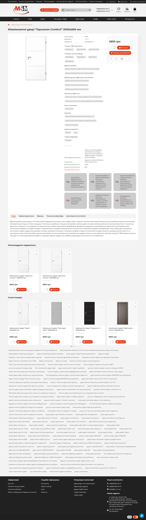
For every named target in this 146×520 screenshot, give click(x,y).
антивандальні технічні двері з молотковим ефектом (67, 375)
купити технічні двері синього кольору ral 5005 (105, 368)
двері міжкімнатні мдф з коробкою (71, 368)
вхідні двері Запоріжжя (86, 432)
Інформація (13, 480)
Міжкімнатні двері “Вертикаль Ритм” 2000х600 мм (121, 329)
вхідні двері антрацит (90, 418)
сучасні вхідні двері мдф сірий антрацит (68, 439)
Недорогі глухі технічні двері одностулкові (25, 357)
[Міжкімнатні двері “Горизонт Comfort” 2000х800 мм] (57, 261)
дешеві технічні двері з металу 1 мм (107, 389)
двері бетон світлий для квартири (102, 421)
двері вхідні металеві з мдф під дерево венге (104, 439)
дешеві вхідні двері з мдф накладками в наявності (28, 443)
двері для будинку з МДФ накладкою (48, 457)
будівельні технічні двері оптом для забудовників (28, 404)
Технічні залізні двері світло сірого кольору (64, 364)
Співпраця (39, 1)
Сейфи (95, 19)
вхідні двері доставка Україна (64, 436)
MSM (87, 39)
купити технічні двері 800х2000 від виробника (61, 379)
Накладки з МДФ (60, 19)
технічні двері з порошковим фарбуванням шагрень (67, 372)
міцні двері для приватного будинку (117, 454)
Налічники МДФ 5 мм (72, 93)
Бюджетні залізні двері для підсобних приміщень (100, 357)
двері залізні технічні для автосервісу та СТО (98, 382)
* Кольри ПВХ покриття (73, 46)
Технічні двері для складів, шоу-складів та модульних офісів (31, 397)
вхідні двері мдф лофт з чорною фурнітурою (87, 425)
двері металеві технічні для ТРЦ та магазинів (99, 379)
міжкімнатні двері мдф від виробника (87, 407)
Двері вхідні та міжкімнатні (22, 24)
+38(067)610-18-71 (103, 9)
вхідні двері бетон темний (47, 418)
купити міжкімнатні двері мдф (58, 407)
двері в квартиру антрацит (115, 443)
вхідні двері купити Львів (18, 429)
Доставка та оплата (76, 216)
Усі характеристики (72, 169)
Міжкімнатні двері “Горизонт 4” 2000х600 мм (88, 329)
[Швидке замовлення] (30, 289)
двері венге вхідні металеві (19, 421)
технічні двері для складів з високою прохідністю (65, 386)
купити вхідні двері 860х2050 (90, 436)
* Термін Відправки (71, 137)
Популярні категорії (84, 480)
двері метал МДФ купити (40, 439)
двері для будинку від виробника (46, 454)
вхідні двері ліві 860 (63, 450)
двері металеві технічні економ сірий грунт (106, 372)
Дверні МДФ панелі (81, 489)
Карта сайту (46, 486)
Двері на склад (61, 361)
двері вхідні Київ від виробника (41, 432)
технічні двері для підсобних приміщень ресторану (28, 382)
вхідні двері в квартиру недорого (21, 354)
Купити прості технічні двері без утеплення (62, 357)
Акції (30, 19)
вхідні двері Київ (110, 429)
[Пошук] (89, 10)
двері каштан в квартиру (57, 425)
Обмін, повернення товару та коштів (22, 492)
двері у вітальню (81, 471)
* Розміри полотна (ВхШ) (73, 53)
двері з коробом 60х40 (95, 446)
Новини (16, 19)
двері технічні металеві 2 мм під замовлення (74, 389)
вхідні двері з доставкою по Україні (59, 414)
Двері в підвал (103, 354)
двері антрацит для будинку (113, 418)
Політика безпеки (81, 1)
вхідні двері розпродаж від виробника (79, 457)
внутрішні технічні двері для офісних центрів (26, 386)
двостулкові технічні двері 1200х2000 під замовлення (110, 375)
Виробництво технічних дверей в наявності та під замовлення (33, 350)
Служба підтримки (50, 480)
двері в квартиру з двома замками (50, 354)
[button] (8, 323)
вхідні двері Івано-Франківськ (39, 436)
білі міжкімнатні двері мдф (45, 368)
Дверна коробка (70, 65)
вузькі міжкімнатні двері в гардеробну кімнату (64, 468)
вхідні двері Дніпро (105, 432)
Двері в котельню (46, 361)
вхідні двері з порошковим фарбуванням (121, 446)
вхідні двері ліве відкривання (104, 450)
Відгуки (40, 216)
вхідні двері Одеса (122, 432)
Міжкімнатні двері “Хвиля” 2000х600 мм (20, 329)
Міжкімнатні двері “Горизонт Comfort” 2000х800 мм (54, 277)
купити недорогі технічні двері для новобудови (68, 404)
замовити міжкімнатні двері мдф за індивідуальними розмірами (33, 464)
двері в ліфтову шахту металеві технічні (103, 386)
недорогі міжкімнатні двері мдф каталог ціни (77, 461)
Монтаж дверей (49, 1)
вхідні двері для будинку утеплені (71, 446)
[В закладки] (36, 250)
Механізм (67, 113)
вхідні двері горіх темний (76, 421)
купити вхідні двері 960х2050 (115, 436)
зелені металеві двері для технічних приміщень (27, 372)
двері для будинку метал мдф (20, 457)
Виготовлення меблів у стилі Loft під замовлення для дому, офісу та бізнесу (89, 350)
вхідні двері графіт (36, 425)
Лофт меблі (111, 19)
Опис (13, 216)
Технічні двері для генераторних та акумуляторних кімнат (81, 393)
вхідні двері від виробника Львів (43, 429)
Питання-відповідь (54, 216)
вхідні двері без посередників (86, 414)
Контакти (45, 483)
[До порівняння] (36, 254)
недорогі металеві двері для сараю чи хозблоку (26, 411)
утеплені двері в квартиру (60, 443)
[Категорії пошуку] (63, 10)
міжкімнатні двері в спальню (61, 471)
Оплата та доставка (26, 1)
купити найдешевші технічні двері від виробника (106, 397)
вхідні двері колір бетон (69, 418)
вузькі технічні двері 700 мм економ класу (24, 379)
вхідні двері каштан (40, 421)
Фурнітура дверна (81, 486)
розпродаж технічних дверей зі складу (61, 411)
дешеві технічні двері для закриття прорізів (26, 407)
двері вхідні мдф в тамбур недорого (70, 397)
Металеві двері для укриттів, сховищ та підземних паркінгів (32, 393)
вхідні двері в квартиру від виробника (80, 354)
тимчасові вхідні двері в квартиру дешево (105, 404)
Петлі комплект (70, 105)
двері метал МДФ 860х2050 (19, 450)
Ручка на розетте (71, 129)
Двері (43, 19)
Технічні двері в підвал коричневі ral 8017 (98, 364)
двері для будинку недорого (72, 454)
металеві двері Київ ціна (65, 432)
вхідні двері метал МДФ (18, 439)
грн (110, 1)
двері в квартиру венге (46, 446)
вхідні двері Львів (113, 425)
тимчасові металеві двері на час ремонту (94, 400)
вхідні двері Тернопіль (17, 436)
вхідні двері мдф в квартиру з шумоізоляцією (26, 375)
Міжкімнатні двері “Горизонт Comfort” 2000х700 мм (21, 277)
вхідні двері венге (57, 421)
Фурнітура (79, 19)
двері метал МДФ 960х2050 (43, 450)
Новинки (44, 492)
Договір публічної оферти (65, 1)
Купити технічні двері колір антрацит (85, 361)
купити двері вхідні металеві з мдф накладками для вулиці (31, 389)
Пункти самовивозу (95, 1)
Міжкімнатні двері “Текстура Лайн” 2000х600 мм (54, 329)
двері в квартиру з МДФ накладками (87, 443)
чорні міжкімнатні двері (18, 471)
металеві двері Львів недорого (89, 429)
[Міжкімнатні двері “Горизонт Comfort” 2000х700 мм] (23, 261)
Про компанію (12, 1)
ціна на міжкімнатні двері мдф (20, 368)
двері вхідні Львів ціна (66, 429)
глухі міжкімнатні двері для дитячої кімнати (26, 468)
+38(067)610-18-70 (103, 11)
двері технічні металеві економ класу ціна (25, 400)
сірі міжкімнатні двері (38, 471)
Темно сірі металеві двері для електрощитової (27, 364)
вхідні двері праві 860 (82, 450)
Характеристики (26, 216)
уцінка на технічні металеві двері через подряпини (98, 411)
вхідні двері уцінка (107, 414)
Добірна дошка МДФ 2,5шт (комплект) (78, 77)
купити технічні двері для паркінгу (63, 382)
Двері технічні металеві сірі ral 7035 (22, 361)
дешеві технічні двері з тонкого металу (59, 400)
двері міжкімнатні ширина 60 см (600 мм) (100, 468)
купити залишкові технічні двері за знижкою (26, 414)
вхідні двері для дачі (93, 454)
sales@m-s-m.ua (115, 489)
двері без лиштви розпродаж (20, 454)
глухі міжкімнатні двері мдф (107, 457)
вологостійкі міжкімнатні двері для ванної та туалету (82, 464)
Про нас (11, 483)
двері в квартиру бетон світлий (21, 446)
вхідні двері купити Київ (18, 432)
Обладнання (130, 19)
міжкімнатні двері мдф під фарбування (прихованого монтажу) (33, 461)
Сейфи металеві (80, 492)
